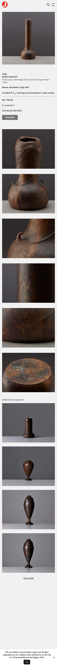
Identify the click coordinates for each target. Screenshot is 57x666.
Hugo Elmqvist (10, 77)
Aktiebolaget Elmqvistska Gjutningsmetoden (31, 79)
